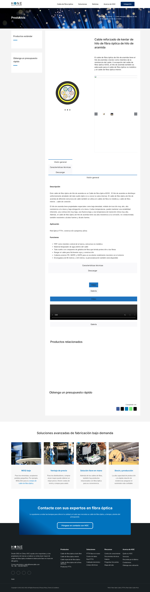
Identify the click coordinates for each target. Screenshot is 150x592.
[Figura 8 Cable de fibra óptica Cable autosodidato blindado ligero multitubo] (58, 348)
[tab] (60, 161)
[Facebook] (118, 408)
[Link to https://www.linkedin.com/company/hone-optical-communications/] (29, 573)
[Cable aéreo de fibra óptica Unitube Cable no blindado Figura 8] (81, 348)
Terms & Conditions (53, 587)
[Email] (135, 408)
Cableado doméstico (93, 562)
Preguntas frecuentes (111, 562)
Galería (106, 559)
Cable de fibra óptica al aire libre (71, 553)
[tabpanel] (92, 221)
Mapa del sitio (109, 565)
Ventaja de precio (59, 470)
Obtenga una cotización (130, 565)
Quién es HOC (128, 553)
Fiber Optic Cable (116, 587)
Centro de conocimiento (112, 553)
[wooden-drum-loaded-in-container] (112, 114)
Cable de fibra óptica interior (70, 556)
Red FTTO (90, 559)
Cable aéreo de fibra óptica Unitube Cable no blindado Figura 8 (81, 373)
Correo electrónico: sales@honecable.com (25, 564)
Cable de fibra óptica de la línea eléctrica (71, 563)
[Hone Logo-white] (16, 546)
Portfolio (109, 16)
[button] (138, 4)
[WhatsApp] (131, 408)
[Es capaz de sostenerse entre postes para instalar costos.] (127, 348)
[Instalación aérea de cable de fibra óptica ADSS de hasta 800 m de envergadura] (104, 348)
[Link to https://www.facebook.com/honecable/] (18, 573)
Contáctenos (127, 562)
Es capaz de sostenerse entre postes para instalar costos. (127, 373)
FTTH (123, 587)
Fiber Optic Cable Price (132, 587)
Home (102, 16)
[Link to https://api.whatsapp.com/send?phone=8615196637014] (13, 573)
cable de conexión (64, 202)
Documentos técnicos (111, 556)
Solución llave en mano (91, 470)
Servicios (126, 556)
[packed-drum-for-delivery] (104, 114)
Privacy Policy (43, 587)
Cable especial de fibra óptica (70, 559)
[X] (122, 408)
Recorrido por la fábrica (130, 559)
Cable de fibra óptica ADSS (99, 193)
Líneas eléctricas (92, 565)
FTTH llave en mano (93, 553)
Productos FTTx (66, 567)
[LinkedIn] (126, 408)
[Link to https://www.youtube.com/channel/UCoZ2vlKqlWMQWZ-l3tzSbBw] (24, 573)
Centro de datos (91, 556)
